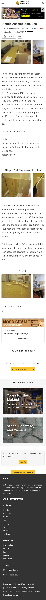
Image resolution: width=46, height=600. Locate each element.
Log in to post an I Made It (23, 369)
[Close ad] (43, 9)
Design (5, 517)
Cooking (6, 523)
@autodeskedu (12, 575)
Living (5, 527)
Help (4, 552)
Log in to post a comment (23, 472)
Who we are (7, 559)
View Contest (23, 338)
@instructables (12, 570)
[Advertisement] (23, 13)
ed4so (6, 28)
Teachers (6, 534)
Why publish (8, 545)
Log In (23, 462)
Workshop (15, 28)
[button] (2, 3)
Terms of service (29, 584)
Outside (6, 530)
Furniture (25, 28)
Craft (4, 520)
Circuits (6, 510)
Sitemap (6, 555)
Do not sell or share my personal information (22, 591)
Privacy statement (11, 588)
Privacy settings (27, 588)
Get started (7, 548)
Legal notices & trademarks (15, 595)
